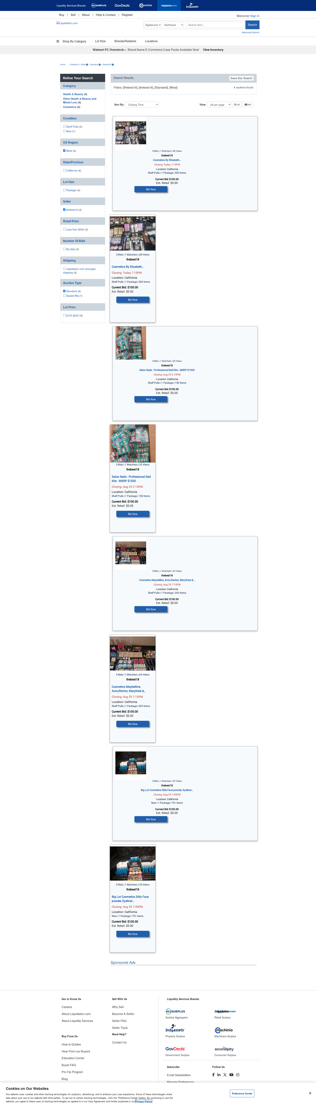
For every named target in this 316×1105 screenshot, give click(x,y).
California (71, 170)
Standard (94, 64)
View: (203, 104)
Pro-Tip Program (72, 1072)
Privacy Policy (144, 1101)
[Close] (310, 1093)
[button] (82, 85)
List (238, 104)
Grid (249, 104)
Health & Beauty (73, 94)
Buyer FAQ (69, 1065)
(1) (70, 131)
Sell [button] (73, 15)
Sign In (254, 16)
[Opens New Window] (98, 5)
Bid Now (151, 189)
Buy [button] (61, 15)
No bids (70, 249)
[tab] (82, 85)
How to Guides (71, 1044)
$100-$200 (72, 315)
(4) (75, 94)
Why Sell (118, 1007)
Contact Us (119, 1042)
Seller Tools (120, 1028)
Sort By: (119, 104)
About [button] (86, 15)
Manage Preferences (180, 1082)
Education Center (73, 1058)
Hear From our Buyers (76, 1051)
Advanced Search (250, 32)
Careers (67, 1007)
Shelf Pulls (72, 126)
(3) (74, 126)
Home (62, 64)
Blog (65, 1079)
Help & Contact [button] (106, 15)
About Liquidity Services (77, 1021)
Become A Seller (123, 1014)
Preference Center (242, 1093)
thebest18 (74, 64)
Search (252, 24)
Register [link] (127, 15)
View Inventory (213, 49)
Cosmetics (69, 107)
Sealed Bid (72, 295)
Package (71, 190)
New (68, 131)
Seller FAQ (119, 1021)
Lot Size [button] (100, 41)
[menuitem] (62, 14)
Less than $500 (75, 229)
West (83, 64)
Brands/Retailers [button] (125, 41)
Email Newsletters (179, 1075)
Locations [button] (151, 41)
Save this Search (241, 78)
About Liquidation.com (76, 1014)
